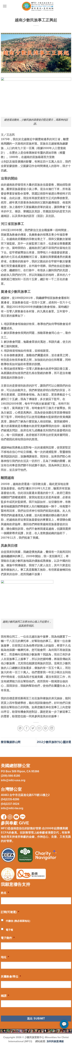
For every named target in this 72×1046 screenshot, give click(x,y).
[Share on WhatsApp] (20, 728)
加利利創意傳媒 (55, 1041)
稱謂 (5, 995)
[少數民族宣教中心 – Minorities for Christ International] (38, 6)
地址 (5, 957)
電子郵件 (8, 937)
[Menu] (5, 6)
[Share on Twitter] (33, 728)
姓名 (5, 892)
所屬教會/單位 (11, 976)
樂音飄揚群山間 (10, 742)
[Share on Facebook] (26, 728)
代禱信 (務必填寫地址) (18, 920)
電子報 (9, 929)
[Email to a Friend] (39, 728)
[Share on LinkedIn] (52, 728)
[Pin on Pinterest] (45, 728)
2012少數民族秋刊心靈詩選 (54, 742)
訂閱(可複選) (10, 912)
